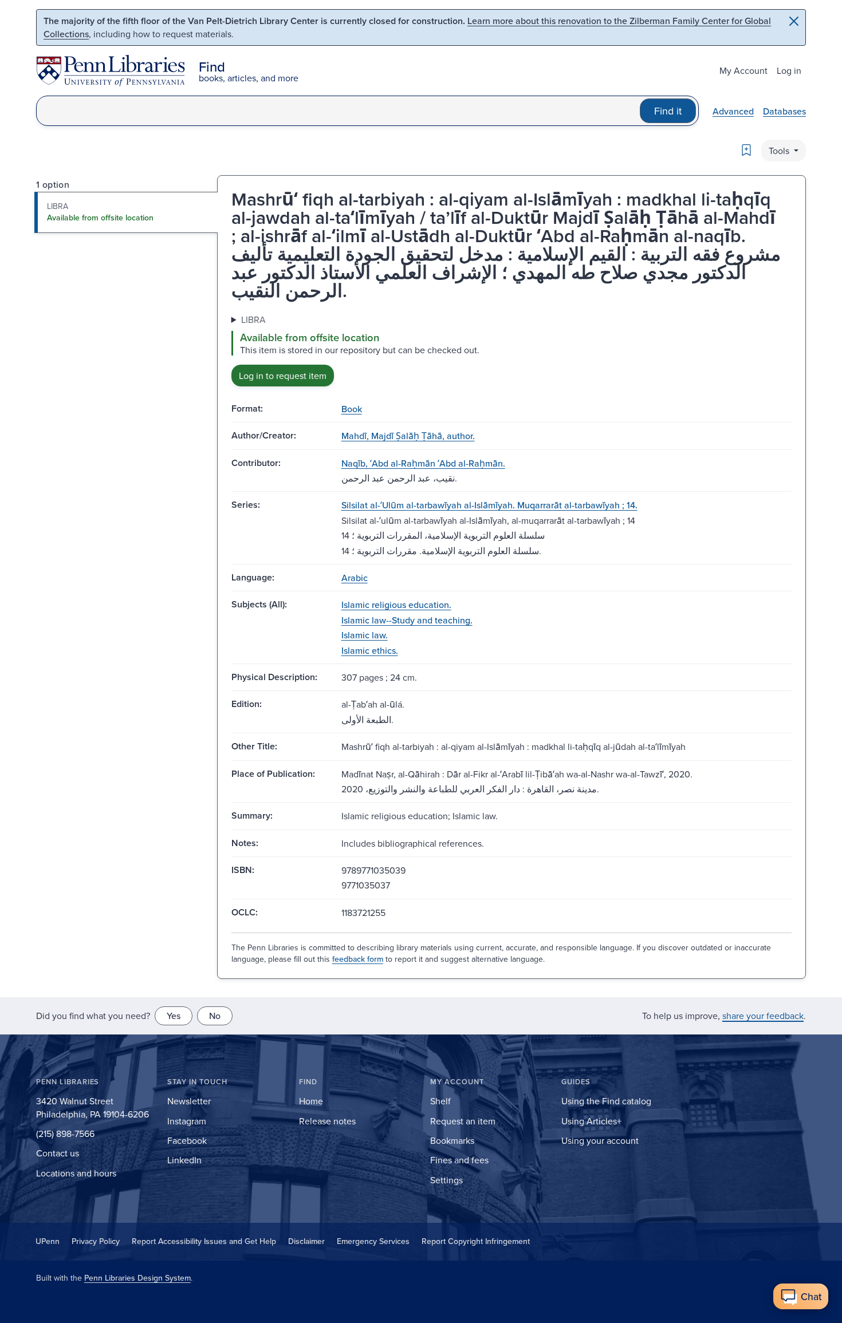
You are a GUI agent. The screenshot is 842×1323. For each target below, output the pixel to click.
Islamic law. (364, 635)
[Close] (793, 21)
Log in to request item (282, 375)
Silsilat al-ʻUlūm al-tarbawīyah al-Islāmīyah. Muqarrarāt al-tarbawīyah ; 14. (489, 505)
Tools (780, 150)
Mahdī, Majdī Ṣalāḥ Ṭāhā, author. (408, 435)
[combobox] (338, 110)
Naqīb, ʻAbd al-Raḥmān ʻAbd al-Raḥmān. (423, 463)
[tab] (126, 212)
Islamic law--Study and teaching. (407, 620)
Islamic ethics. (369, 650)
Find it (668, 111)
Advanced (733, 111)
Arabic (354, 577)
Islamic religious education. (396, 604)
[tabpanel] (511, 349)
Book (351, 408)
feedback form (357, 959)
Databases (784, 111)
